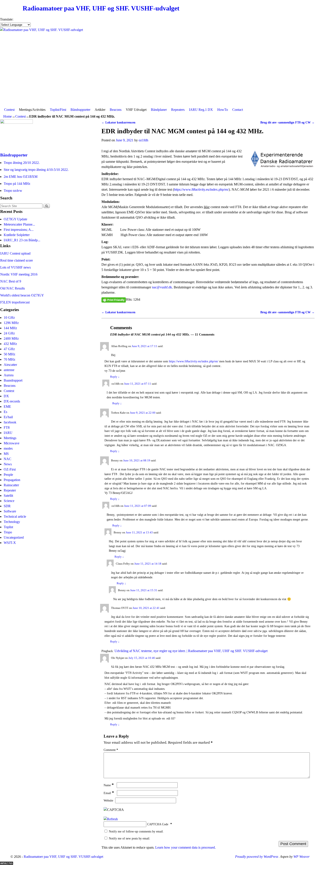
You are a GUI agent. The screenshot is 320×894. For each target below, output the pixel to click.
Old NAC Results (12, 288)
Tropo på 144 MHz (17, 183)
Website (108, 800)
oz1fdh (143, 140)
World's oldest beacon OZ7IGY (22, 295)
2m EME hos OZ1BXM (20, 176)
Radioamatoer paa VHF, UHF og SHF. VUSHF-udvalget (101, 8)
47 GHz (9, 349)
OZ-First (10, 469)
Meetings (10, 438)
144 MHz (10, 328)
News (8, 464)
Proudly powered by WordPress (256, 856)
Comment (111, 750)
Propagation (12, 480)
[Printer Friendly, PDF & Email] (113, 299)
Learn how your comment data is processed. (185, 847)
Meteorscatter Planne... (19, 224)
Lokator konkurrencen (118, 122)
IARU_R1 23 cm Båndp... (22, 240)
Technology (12, 522)
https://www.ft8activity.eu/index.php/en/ (201, 189)
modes (8, 448)
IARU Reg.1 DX (201, 109)
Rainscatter (11, 485)
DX (6, 396)
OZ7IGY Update (15, 219)
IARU (8, 433)
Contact (237, 109)
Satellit (8, 495)
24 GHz (9, 333)
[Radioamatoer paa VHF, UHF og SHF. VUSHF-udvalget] (160, 66)
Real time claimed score (16, 260)
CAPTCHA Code (157, 824)
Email (109, 793)
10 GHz (9, 317)
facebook (10, 422)
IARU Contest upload (15, 253)
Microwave (11, 443)
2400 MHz (11, 338)
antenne (9, 370)
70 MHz (9, 359)
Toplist (8, 527)
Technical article (15, 516)
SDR (7, 506)
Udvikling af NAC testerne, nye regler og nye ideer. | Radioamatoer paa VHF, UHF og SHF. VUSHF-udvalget (191, 651)
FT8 (7, 427)
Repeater (10, 490)
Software (10, 511)
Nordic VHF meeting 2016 (18, 274)
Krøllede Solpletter (17, 235)
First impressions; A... (19, 229)
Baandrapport (13, 380)
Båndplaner (159, 109)
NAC (7, 459)
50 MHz (9, 354)
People (8, 474)
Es (5, 412)
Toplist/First (58, 109)
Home (7, 116)
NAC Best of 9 (10, 281)
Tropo (8, 532)
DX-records (12, 401)
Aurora (8, 375)
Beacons (115, 109)
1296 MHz (11, 323)
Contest (9, 109)
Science (9, 501)
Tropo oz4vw (13, 190)
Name (109, 785)
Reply (115, 376)
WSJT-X (10, 543)
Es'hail (8, 417)
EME (7, 406)
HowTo (222, 109)
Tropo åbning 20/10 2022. (22, 162)
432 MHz (10, 344)
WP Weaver (301, 856)
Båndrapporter (80, 109)
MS (6, 454)
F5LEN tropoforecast (15, 302)
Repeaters (178, 109)
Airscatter (10, 365)
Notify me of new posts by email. (129, 838)
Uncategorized (14, 537)
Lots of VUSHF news (15, 267)
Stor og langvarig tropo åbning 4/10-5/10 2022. (36, 169)
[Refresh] (111, 819)
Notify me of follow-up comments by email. (136, 831)
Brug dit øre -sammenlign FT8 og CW (287, 122)
